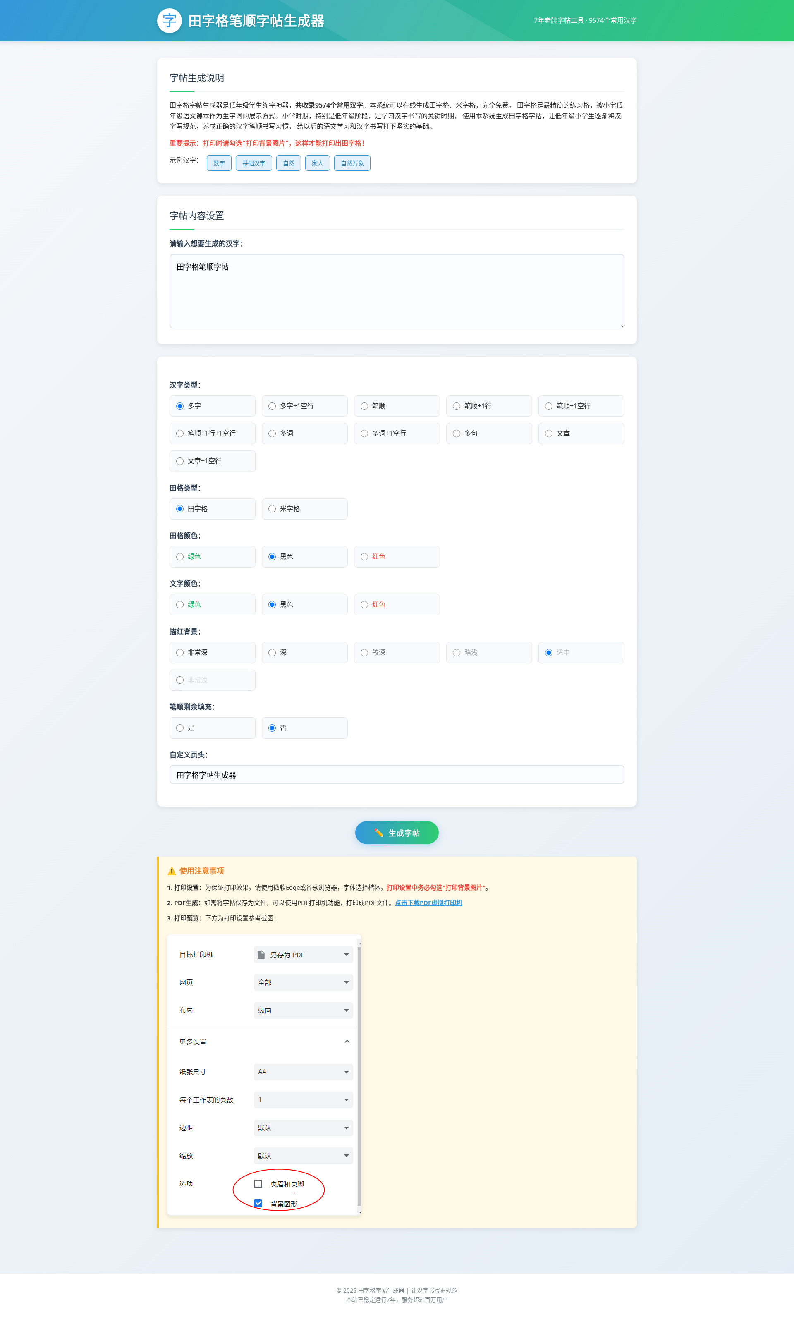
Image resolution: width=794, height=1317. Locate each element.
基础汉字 (253, 163)
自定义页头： (191, 754)
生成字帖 (404, 833)
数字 (219, 163)
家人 (317, 163)
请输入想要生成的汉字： (208, 243)
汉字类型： (187, 385)
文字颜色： (187, 583)
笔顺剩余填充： (194, 706)
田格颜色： (187, 535)
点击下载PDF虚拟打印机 (428, 902)
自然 (288, 163)
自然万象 (352, 163)
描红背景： (187, 631)
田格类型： (187, 488)
